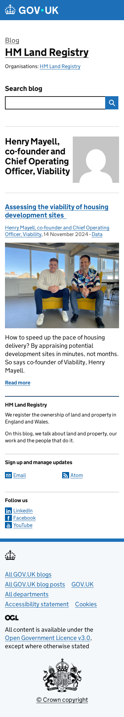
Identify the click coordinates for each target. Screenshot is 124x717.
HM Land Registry (47, 52)
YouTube (22, 525)
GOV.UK (82, 584)
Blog (12, 40)
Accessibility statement (37, 604)
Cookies (86, 604)
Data (97, 234)
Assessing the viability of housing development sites (56, 211)
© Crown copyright (62, 699)
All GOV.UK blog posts (35, 584)
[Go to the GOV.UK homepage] (32, 10)
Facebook (24, 518)
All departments (27, 594)
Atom (76, 475)
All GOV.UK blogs (28, 574)
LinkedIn (23, 510)
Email (19, 475)
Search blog (23, 89)
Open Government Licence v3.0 (47, 638)
